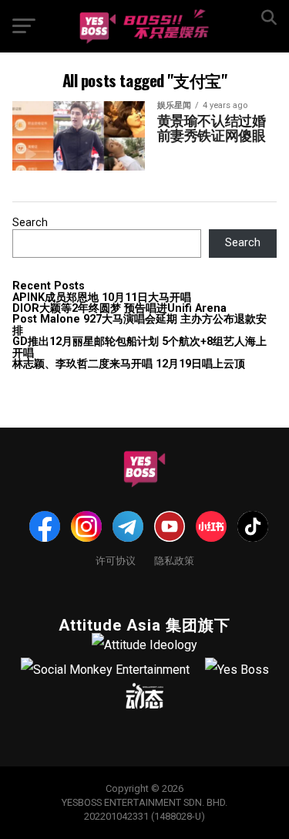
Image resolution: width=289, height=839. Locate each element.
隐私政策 (174, 560)
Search (30, 222)
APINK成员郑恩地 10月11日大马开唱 (101, 297)
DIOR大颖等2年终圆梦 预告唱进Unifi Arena (119, 308)
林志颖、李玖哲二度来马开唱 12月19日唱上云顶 (128, 363)
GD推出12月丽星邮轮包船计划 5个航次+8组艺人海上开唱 (139, 347)
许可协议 (116, 560)
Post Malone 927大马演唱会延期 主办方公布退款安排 (139, 325)
